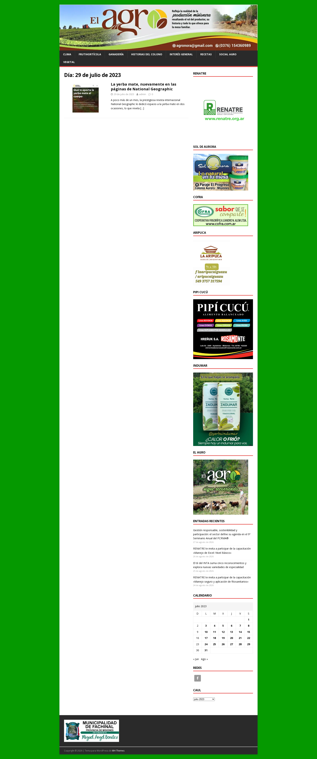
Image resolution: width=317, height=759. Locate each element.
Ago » (204, 659)
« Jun (196, 659)
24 (206, 644)
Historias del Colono (146, 54)
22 (248, 638)
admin (142, 94)
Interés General (181, 54)
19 (223, 638)
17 (206, 638)
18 (214, 638)
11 (214, 632)
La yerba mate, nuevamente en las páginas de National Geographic (143, 86)
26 (223, 644)
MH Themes (118, 750)
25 (214, 644)
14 (240, 632)
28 (240, 644)
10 (206, 632)
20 (231, 638)
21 (240, 638)
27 (231, 644)
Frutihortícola (90, 54)
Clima (67, 54)
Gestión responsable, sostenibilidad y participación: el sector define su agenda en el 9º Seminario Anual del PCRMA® (221, 534)
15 (248, 632)
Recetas (206, 54)
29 (248, 644)
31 (206, 650)
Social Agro (227, 54)
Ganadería (116, 54)
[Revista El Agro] (158, 48)
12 (223, 632)
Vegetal (69, 62)
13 (231, 632)
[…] (142, 108)
